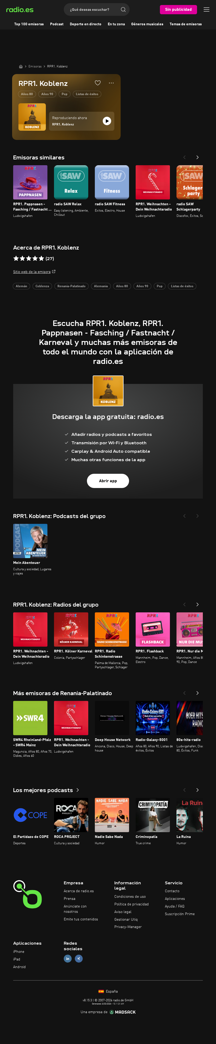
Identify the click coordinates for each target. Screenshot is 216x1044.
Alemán (21, 286)
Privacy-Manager (128, 927)
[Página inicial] (21, 66)
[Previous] (184, 155)
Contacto (172, 891)
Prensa (69, 899)
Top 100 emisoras (29, 24)
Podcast (56, 24)
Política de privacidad (131, 904)
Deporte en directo (85, 24)
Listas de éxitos (87, 94)
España (111, 991)
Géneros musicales (147, 24)
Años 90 (47, 94)
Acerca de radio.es (79, 891)
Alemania (101, 286)
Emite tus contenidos (81, 919)
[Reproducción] (107, 121)
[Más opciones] (111, 83)
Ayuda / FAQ (174, 906)
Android (19, 967)
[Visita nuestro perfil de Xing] (79, 958)
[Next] (197, 155)
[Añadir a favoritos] (98, 83)
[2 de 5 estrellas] (22, 258)
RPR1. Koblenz (63, 124)
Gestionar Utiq (126, 919)
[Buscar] (123, 9)
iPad (16, 959)
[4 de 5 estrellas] (35, 258)
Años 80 (27, 94)
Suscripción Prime (180, 914)
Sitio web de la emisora (32, 272)
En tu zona (116, 24)
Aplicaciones (175, 899)
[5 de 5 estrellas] (41, 258)
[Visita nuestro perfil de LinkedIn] (68, 958)
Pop (64, 94)
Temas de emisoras (186, 24)
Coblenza (42, 286)
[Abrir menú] (206, 9)
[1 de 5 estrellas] (16, 258)
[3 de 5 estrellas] (29, 258)
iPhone (18, 952)
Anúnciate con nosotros (75, 909)
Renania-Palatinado (71, 286)
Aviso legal (122, 912)
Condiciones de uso (130, 897)
